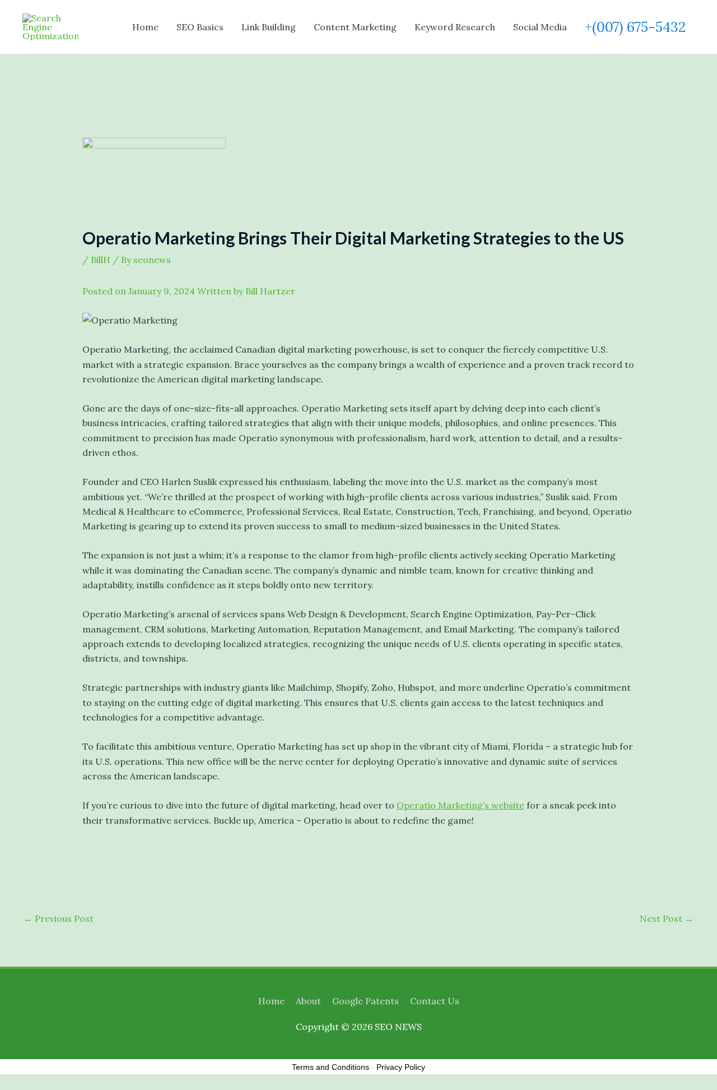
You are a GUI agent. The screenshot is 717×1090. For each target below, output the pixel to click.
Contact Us (434, 1000)
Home (145, 27)
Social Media (540, 27)
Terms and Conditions (330, 1067)
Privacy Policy (400, 1067)
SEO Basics (200, 27)
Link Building (268, 27)
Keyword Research (455, 27)
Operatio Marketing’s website (460, 805)
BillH (100, 259)
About (308, 1000)
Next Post (666, 918)
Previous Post (59, 918)
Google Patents (365, 1000)
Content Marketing (355, 27)
